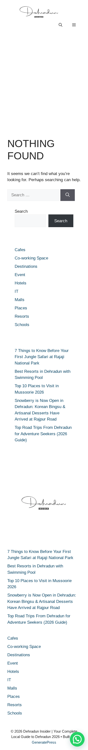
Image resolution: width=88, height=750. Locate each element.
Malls (19, 299)
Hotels (20, 283)
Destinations (26, 266)
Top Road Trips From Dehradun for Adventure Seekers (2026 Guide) (43, 433)
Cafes (20, 249)
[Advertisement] (44, 84)
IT (16, 291)
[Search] (67, 195)
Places (21, 308)
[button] (60, 25)
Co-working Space (31, 258)
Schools (22, 324)
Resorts (22, 316)
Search (21, 211)
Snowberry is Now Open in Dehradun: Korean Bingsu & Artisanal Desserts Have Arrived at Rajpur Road (41, 601)
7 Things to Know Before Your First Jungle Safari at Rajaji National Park (42, 356)
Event (20, 274)
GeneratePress (44, 742)
